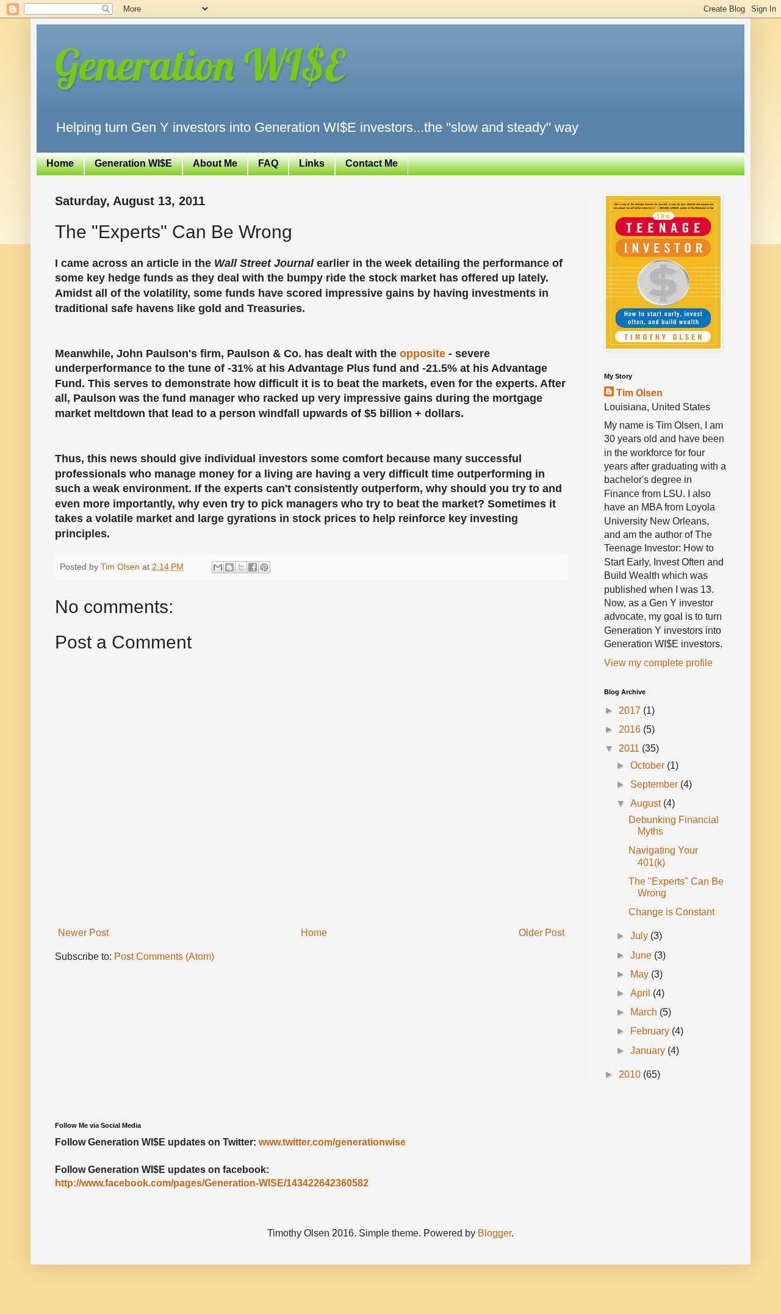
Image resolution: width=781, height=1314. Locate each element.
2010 (631, 1074)
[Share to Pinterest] (264, 567)
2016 (631, 729)
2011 (630, 748)
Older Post (541, 932)
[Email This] (218, 567)
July (640, 936)
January (649, 1050)
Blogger (494, 1233)
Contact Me (371, 163)
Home (60, 163)
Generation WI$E (200, 65)
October (648, 765)
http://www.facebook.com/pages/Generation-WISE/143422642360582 (212, 1183)
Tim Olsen (639, 393)
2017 (631, 710)
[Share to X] (241, 567)
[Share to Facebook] (253, 567)
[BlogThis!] (229, 567)
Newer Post (83, 932)
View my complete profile (658, 663)
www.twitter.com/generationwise (332, 1142)
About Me (215, 163)
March (645, 1012)
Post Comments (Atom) (164, 956)
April (641, 993)
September (655, 784)
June (642, 955)
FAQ (268, 163)
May (640, 974)
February (651, 1031)
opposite (422, 353)
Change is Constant (671, 912)
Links (312, 163)
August (646, 803)
